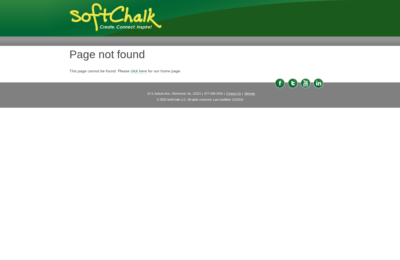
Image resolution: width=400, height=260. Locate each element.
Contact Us (233, 93)
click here (139, 71)
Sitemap (249, 93)
